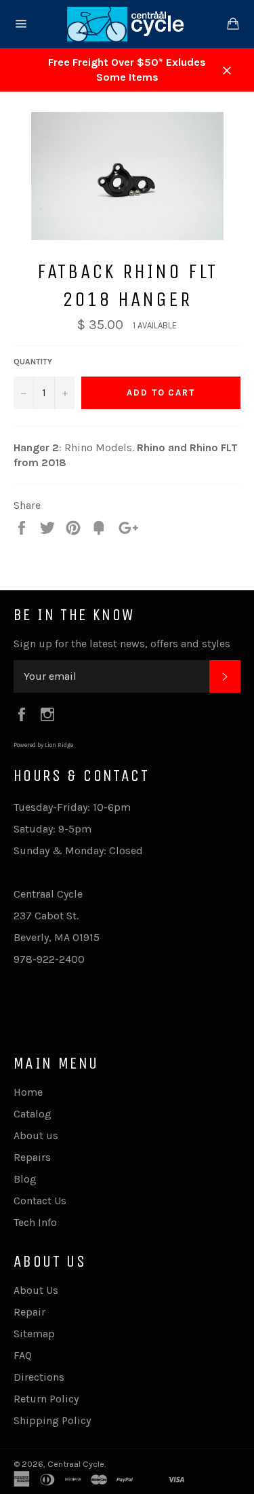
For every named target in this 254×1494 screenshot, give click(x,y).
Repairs (32, 1157)
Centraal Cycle (75, 1464)
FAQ (23, 1355)
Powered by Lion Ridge (43, 745)
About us (36, 1135)
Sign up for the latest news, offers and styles (122, 643)
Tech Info (35, 1222)
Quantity (33, 361)
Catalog (32, 1113)
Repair (29, 1311)
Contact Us (40, 1200)
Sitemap (34, 1333)
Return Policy (46, 1398)
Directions (39, 1377)
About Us (36, 1290)
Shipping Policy (52, 1420)
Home (28, 1092)
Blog (25, 1178)
